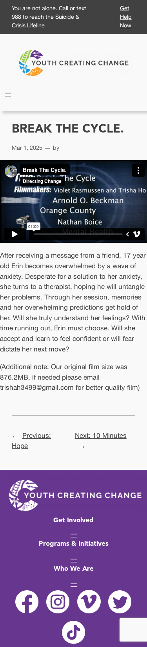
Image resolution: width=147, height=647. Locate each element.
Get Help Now (126, 17)
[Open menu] (8, 94)
